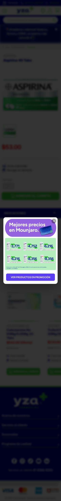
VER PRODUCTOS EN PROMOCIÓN (30, 277)
